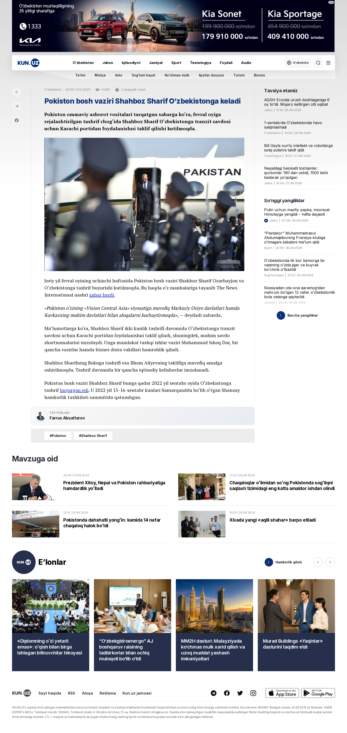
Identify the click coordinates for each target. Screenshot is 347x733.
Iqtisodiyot (131, 62)
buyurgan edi (74, 390)
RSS (71, 693)
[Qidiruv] (318, 63)
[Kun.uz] (28, 63)
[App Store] (282, 693)
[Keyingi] (330, 562)
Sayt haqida (49, 693)
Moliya (100, 75)
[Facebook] (16, 120)
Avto (118, 75)
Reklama (108, 693)
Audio (246, 62)
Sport (176, 62)
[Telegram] (16, 106)
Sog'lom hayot (143, 75)
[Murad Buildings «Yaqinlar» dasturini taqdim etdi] (296, 625)
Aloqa (87, 693)
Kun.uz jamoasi (137, 693)
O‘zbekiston (83, 62)
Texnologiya (200, 62)
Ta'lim (80, 75)
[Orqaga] (16, 92)
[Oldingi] (318, 562)
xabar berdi (101, 295)
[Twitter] (240, 693)
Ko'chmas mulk (177, 75)
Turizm (239, 75)
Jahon (107, 62)
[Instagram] (253, 693)
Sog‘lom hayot (274, 275)
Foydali (226, 62)
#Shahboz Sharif (93, 436)
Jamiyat (156, 62)
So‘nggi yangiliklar (284, 200)
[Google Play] (318, 693)
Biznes (259, 75)
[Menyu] (328, 63)
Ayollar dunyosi (211, 75)
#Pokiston (58, 436)
